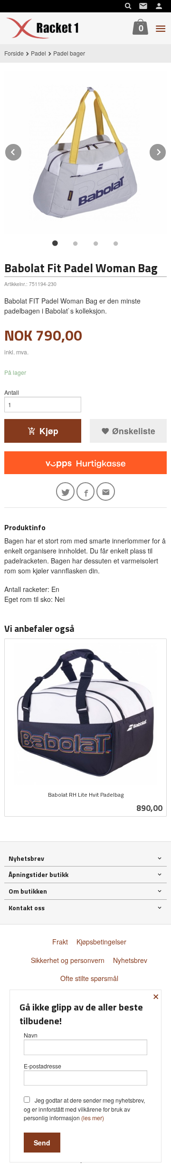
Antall (11, 392)
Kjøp (48, 431)
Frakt (60, 941)
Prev (21, 150)
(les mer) (92, 1118)
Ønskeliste (132, 431)
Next (166, 150)
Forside (14, 53)
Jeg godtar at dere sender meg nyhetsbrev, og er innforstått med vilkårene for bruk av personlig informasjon (84, 1109)
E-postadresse (42, 1066)
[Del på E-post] (105, 491)
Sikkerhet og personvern (67, 960)
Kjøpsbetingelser (101, 941)
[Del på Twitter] (65, 491)
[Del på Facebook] (85, 491)
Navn (31, 1035)
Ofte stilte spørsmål (89, 978)
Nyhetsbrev (130, 960)
